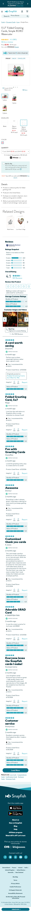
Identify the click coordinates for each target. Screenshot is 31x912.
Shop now (19, 4)
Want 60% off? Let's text (15, 835)
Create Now (15, 909)
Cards (3, 22)
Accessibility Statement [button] (15, 893)
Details (17, 47)
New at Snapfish (15, 823)
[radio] (2, 142)
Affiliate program (15, 832)
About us (15, 820)
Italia (26, 867)
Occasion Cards (10, 22)
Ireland (20, 867)
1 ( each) (13, 151)
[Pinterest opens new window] (16, 856)
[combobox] (15, 16)
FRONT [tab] (8, 58)
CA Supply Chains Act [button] (15, 890)
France (14, 867)
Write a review (7, 42)
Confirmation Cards (11, 777)
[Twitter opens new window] (26, 856)
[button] (2, 11)
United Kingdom (10, 870)
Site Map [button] (15, 877)
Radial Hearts (10, 229)
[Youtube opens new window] (21, 856)
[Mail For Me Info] (21, 169)
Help (15, 829)
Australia (11, 872)
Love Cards (13, 775)
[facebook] (6, 856)
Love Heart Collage (20, 229)
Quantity (4, 148)
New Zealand (19, 872)
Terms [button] (15, 880)
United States (21, 870)
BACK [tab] (14, 58)
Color (3, 140)
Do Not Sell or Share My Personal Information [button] (15, 897)
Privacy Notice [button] (15, 883)
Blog (15, 826)
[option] (4, 97)
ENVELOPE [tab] (21, 58)
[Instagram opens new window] (11, 856)
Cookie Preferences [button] (15, 887)
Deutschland (6, 867)
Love (18, 22)
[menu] (24, 90)
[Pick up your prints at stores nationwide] (6, 847)
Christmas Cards (10, 779)
